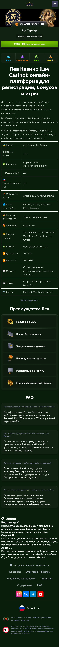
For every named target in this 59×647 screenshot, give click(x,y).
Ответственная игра (38, 571)
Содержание (24, 585)
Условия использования (21, 578)
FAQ (39, 585)
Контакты (15, 571)
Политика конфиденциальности (29, 565)
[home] (29, 4)
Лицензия (46, 578)
